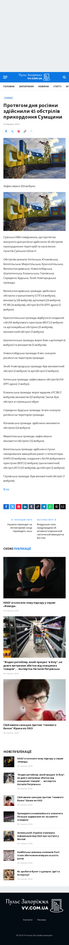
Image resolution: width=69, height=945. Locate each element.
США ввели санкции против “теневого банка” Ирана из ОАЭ (29, 726)
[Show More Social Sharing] (31, 131)
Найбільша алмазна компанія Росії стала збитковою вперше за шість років (38, 855)
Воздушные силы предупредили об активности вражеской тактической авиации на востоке (50, 531)
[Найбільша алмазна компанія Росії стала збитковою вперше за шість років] (9, 855)
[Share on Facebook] (6, 131)
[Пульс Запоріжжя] (34, 77)
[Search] (64, 77)
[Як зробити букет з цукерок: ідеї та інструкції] (9, 874)
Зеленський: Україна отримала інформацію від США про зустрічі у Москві (38, 835)
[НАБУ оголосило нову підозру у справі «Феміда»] (34, 577)
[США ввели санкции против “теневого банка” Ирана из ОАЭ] (34, 700)
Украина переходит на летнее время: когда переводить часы (19, 527)
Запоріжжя (26, 86)
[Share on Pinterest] (18, 131)
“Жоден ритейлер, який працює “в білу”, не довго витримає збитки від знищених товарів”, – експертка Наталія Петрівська (32, 665)
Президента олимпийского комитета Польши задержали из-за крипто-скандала (40, 816)
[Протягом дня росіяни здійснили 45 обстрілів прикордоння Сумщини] (34, 158)
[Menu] (5, 77)
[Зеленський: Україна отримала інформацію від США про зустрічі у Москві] (9, 836)
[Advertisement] (34, 36)
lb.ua (6, 489)
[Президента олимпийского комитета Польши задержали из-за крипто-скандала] (9, 816)
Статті (57, 86)
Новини (43, 86)
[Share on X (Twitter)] (12, 131)
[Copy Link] (25, 131)
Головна (9, 86)
